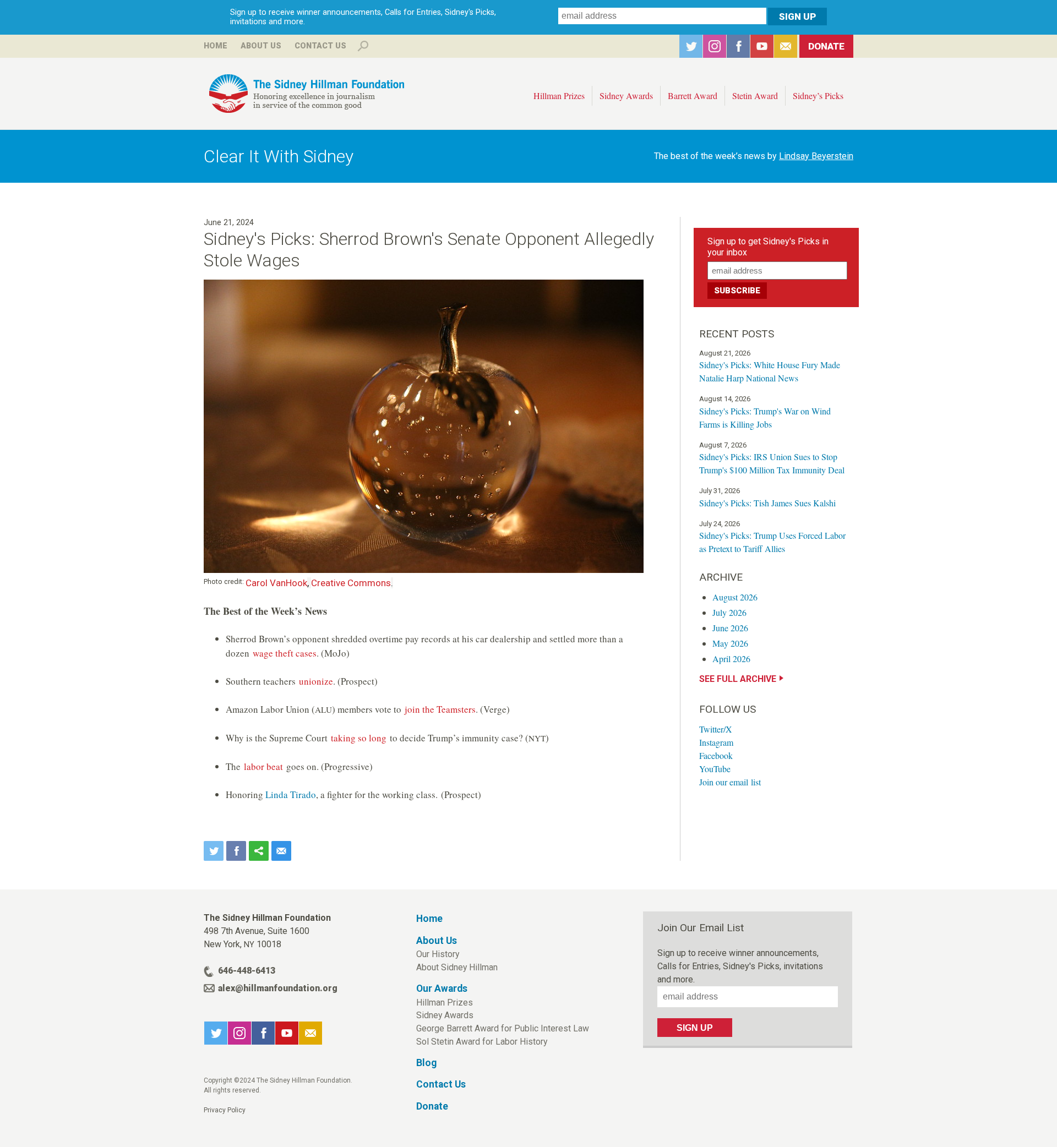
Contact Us (320, 46)
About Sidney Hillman (457, 967)
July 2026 (729, 612)
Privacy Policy (225, 1110)
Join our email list (730, 782)
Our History (437, 954)
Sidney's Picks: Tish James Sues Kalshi (767, 503)
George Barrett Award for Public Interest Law (502, 1028)
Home (215, 46)
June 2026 (730, 627)
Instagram (714, 46)
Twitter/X (715, 729)
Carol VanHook (276, 582)
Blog (426, 1062)
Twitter (690, 46)
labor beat (263, 766)
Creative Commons (351, 582)
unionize (316, 681)
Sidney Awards (626, 95)
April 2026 (731, 658)
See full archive (737, 679)
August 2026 (735, 597)
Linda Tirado (290, 794)
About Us (261, 46)
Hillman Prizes (559, 95)
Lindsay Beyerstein (816, 156)
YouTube (761, 46)
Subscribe (785, 46)
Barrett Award (692, 95)
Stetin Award (755, 95)
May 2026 (730, 643)
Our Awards (441, 988)
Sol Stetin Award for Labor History (481, 1041)
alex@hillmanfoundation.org (277, 988)
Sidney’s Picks (818, 95)
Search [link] (362, 46)
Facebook (738, 46)
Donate (826, 46)
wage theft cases (285, 653)
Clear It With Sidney (278, 156)
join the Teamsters (440, 709)
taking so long (358, 737)
